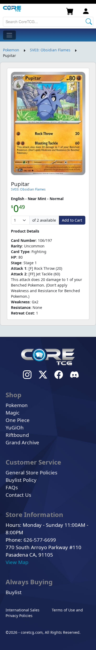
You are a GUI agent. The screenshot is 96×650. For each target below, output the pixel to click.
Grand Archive (22, 442)
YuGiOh (15, 427)
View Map (17, 562)
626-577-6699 (39, 539)
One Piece (18, 420)
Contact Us (18, 494)
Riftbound (17, 435)
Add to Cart (72, 220)
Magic (12, 412)
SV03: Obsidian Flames (50, 49)
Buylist (14, 592)
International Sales (22, 609)
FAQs (12, 487)
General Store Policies (31, 472)
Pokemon (11, 49)
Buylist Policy (21, 480)
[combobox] (48, 21)
